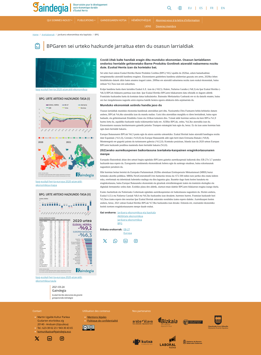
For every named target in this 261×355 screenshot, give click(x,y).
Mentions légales (96, 317)
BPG (120, 223)
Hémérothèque (141, 20)
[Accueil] (71, 8)
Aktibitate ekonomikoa (130, 216)
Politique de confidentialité (102, 320)
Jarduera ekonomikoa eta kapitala (137, 212)
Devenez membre (166, 26)
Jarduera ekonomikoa (130, 219)
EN (223, 8)
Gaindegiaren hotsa (113, 20)
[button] (66, 74)
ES (201, 8)
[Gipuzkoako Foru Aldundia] (218, 322)
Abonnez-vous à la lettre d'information (178, 20)
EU (190, 8)
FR (211, 8)
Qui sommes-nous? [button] (59, 20)
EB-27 (127, 229)
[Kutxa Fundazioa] (142, 342)
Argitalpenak (48, 34)
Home (36, 34)
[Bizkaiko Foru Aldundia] (168, 322)
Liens (148, 26)
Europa (128, 233)
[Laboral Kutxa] (168, 342)
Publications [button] (85, 20)
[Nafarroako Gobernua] (193, 342)
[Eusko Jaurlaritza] (193, 322)
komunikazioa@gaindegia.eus (54, 331)
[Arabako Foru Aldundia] (142, 322)
